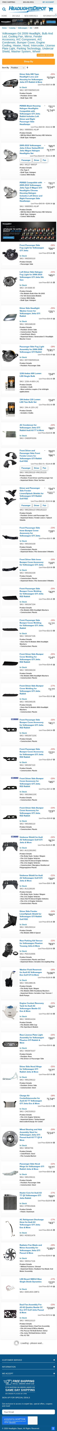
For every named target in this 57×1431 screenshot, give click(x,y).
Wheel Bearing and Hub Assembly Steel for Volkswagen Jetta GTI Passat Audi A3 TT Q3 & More (31, 1134)
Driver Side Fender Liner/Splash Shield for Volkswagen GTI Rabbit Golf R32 (31, 915)
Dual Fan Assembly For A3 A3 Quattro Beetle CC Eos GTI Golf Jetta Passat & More (32, 1308)
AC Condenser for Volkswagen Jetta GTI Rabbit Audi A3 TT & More (32, 427)
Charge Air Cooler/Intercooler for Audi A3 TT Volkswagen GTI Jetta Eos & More (31, 1099)
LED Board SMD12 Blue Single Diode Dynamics (31, 1280)
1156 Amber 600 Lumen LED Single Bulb (30, 374)
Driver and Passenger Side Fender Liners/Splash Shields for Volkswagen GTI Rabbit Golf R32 (31, 493)
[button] (56, 15)
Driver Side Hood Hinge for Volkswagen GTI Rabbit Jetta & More (31, 1069)
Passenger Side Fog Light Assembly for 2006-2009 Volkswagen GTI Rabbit (32, 349)
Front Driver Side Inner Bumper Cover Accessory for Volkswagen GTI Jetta (31, 562)
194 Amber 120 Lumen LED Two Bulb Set (30, 400)
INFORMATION (49, 16)
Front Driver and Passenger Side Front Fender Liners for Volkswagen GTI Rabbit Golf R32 (31, 455)
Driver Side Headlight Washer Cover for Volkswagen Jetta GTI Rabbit (30, 312)
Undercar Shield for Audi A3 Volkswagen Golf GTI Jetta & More (31, 840)
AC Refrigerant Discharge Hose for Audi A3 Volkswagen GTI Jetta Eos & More (32, 1223)
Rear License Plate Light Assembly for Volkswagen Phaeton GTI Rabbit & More (32, 1039)
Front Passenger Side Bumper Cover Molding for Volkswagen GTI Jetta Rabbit (31, 624)
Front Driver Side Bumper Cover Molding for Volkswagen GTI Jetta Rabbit (31, 690)
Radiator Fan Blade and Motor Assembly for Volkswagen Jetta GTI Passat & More (31, 1249)
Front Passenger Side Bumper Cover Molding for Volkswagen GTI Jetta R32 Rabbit (31, 592)
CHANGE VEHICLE (45, 55)
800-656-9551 (28, 2)
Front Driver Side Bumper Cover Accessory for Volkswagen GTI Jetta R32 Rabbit (31, 782)
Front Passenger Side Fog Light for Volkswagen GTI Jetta (32, 248)
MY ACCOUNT (48, 2)
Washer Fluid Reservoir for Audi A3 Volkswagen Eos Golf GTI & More (31, 972)
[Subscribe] (52, 1411)
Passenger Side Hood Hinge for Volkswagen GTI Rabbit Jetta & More (32, 1166)
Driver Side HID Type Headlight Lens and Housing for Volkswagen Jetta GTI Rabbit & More (31, 78)
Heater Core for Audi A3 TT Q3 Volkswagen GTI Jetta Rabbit (31, 1195)
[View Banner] (28, 22)
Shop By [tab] (28, 61)
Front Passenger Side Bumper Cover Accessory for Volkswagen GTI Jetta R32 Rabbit (31, 724)
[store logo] (28, 9)
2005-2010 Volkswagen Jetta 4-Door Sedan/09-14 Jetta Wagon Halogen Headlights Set (31, 149)
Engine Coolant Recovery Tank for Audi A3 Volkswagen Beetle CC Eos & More (32, 1007)
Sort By (5, 67)
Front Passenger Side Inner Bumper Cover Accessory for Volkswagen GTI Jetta (30, 532)
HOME (4, 16)
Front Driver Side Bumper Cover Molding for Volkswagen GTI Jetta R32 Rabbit (31, 658)
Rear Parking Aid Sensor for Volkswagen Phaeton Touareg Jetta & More (31, 943)
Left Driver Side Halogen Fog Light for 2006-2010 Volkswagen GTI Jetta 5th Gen (32, 276)
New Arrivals (31, 16)
